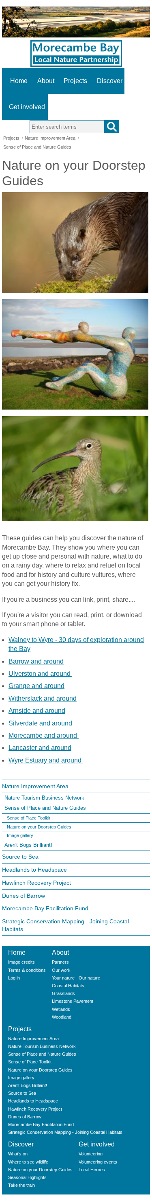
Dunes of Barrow (23, 895)
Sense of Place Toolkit (28, 817)
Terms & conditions (27, 970)
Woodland (61, 1017)
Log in (14, 977)
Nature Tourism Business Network (44, 798)
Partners (60, 962)
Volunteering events (98, 1161)
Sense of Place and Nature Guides (37, 147)
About (45, 80)
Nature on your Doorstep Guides (39, 826)
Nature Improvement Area (50, 138)
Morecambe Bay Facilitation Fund (45, 908)
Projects (75, 80)
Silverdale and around (41, 723)
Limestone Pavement (72, 1001)
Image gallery (20, 835)
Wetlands (61, 1009)
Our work (61, 970)
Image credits (21, 962)
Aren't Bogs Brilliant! (28, 845)
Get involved (27, 106)
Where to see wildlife (28, 1161)
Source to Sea (20, 856)
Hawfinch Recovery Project (36, 882)
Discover (109, 80)
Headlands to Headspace (34, 869)
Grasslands (63, 993)
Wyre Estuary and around (46, 760)
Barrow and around (36, 661)
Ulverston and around (40, 673)
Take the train (21, 1185)
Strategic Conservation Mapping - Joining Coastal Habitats (65, 925)
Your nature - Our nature (76, 977)
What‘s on (18, 1153)
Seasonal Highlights (27, 1177)
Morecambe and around (44, 735)
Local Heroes (92, 1169)
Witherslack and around (43, 698)
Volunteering (91, 1153)
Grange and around (36, 685)
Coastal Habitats (68, 985)
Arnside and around (37, 710)
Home (19, 80)
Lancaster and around (40, 747)
